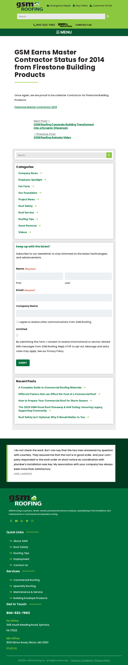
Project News (26, 199)
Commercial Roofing (26, 580)
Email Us (11, 648)
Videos (22, 232)
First (18, 283)
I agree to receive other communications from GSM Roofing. (55, 322)
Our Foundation (27, 192)
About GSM (20, 541)
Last (67, 283)
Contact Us (84, 25)
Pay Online (82, 5)
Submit (23, 362)
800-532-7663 (45, 25)
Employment (21, 559)
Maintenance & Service (28, 592)
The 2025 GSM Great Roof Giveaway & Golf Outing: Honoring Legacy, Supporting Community (60, 409)
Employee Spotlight (30, 179)
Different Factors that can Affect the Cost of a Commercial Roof (57, 394)
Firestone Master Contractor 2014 (36, 107)
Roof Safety (25, 205)
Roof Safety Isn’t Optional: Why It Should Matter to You (51, 417)
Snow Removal (27, 225)
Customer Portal (102, 5)
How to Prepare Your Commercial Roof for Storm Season (53, 400)
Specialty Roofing (24, 586)
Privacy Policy (102, 660)
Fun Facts (24, 186)
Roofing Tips (26, 219)
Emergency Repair (60, 5)
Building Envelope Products (30, 598)
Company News (28, 173)
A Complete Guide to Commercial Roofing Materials (49, 387)
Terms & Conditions (81, 660)
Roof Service (26, 212)
